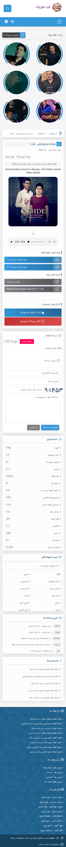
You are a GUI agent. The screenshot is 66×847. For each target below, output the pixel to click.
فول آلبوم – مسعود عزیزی (51, 830)
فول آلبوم (55, 519)
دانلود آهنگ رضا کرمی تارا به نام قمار (35, 638)
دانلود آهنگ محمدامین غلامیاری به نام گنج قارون (40, 676)
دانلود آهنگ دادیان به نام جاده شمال (45, 683)
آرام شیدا (55, 595)
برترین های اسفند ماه (53, 781)
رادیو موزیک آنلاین (51, 497)
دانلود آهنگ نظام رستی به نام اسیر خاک (44, 697)
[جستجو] (7, 9)
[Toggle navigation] (60, 22)
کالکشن (55, 526)
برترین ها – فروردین (54, 777)
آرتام (26, 595)
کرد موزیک (53, 133)
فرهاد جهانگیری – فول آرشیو (50, 806)
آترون (25, 574)
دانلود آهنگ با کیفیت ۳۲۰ (17, 267)
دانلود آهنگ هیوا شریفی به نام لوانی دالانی (44, 747)
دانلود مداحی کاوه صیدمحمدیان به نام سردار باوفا (30, 644)
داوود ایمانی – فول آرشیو (52, 797)
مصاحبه (55, 540)
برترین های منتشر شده (52, 767)
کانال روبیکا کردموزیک (31, 321)
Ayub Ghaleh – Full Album (50, 816)
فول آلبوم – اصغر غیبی (52, 825)
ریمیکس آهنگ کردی (50, 504)
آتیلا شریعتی (53, 581)
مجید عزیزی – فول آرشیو (52, 811)
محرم (56, 533)
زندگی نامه (54, 511)
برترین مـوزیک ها (10, 35)
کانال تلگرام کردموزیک (31, 312)
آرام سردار (24, 588)
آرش (57, 610)
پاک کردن (33, 427)
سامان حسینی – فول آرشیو (51, 802)
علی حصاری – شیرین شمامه (41, 650)
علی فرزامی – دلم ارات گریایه (39, 626)
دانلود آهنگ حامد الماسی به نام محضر (46, 752)
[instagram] (12, 21)
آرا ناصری (24, 581)
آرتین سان (24, 602)
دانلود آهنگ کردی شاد (50, 490)
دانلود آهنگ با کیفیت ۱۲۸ (17, 259)
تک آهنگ (55, 476)
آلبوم (57, 448)
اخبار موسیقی (53, 455)
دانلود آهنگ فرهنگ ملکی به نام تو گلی (44, 669)
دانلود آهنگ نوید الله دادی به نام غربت (46, 742)
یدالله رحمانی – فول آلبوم (51, 821)
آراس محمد (54, 588)
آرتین (57, 602)
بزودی (56, 469)
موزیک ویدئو (53, 547)
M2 (59, 574)
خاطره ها (55, 483)
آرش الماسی (23, 610)
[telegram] (6, 21)
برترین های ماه (52, 462)
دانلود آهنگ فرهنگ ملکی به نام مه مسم (44, 690)
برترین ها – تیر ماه (54, 772)
